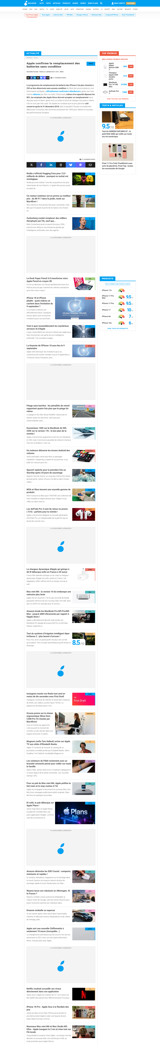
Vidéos (83, 3)
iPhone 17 (106, 310)
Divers (135, 9)
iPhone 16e (107, 323)
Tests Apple (46, 15)
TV (47, 9)
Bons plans (93, 3)
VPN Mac (70, 15)
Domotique (80, 9)
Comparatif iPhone (111, 15)
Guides (75, 3)
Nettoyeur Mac (97, 15)
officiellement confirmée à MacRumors (63, 91)
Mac (36, 9)
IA (101, 9)
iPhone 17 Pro (108, 303)
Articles (56, 3)
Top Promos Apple (31, 15)
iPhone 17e (107, 290)
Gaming (88, 9)
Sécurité (128, 9)
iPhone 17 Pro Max (108, 297)
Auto (72, 9)
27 (59, 78)
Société (107, 9)
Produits (66, 3)
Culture (120, 9)
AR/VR (66, 9)
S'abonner (131, 3)
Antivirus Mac (58, 15)
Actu (42, 3)
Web (113, 9)
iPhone (25, 9)
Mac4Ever (29, 57)
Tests (48, 3)
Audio (52, 9)
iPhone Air (106, 316)
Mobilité (59, 9)
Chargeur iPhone (82, 15)
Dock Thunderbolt (128, 15)
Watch (42, 9)
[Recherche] (101, 3)
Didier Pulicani (33, 72)
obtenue (36, 94)
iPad (30, 9)
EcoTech (96, 9)
